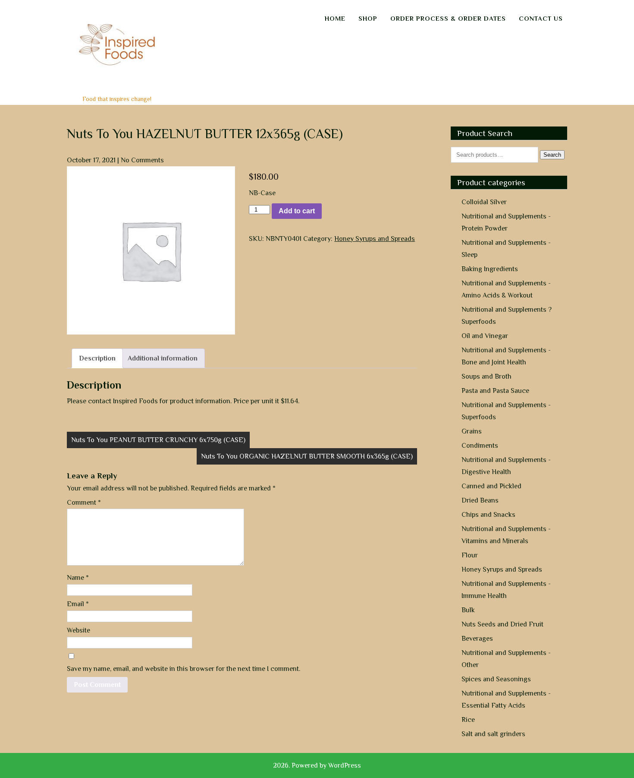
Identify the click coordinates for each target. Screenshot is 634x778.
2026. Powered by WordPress (317, 765)
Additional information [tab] (163, 358)
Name (78, 578)
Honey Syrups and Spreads (374, 239)
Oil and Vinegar (484, 336)
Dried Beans (480, 500)
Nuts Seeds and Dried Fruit (502, 624)
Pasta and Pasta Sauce (495, 391)
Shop (367, 18)
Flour (469, 555)
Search (552, 155)
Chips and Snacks (488, 515)
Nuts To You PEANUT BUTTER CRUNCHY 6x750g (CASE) (158, 440)
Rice (468, 720)
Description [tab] (97, 358)
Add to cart (297, 211)
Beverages (477, 638)
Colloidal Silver (484, 202)
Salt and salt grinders (493, 734)
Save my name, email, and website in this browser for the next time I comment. (183, 669)
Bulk (468, 610)
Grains (471, 431)
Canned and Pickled (491, 486)
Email (78, 604)
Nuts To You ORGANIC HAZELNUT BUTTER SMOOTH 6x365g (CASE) (307, 456)
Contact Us (541, 18)
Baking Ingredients (489, 269)
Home (335, 18)
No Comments (142, 160)
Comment (84, 502)
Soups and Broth (486, 376)
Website (78, 630)
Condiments (479, 445)
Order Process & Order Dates (448, 18)
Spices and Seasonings (496, 679)
